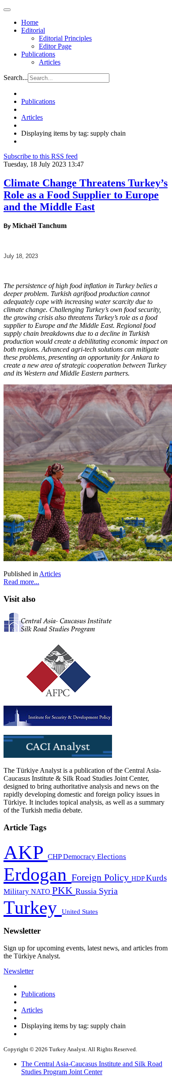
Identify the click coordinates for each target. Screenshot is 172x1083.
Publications (38, 54)
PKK (63, 890)
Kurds (156, 877)
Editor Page (55, 46)
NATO (41, 891)
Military (17, 891)
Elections (111, 856)
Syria (108, 891)
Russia (87, 891)
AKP (26, 852)
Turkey (33, 907)
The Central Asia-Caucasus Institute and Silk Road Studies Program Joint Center (91, 1067)
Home (29, 22)
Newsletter (19, 971)
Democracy (80, 856)
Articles (49, 62)
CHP (55, 856)
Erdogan (37, 874)
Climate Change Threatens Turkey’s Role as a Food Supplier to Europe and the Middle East (86, 195)
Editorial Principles (65, 38)
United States (80, 911)
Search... (16, 77)
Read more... (21, 581)
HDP (138, 878)
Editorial (33, 30)
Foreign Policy (101, 877)
